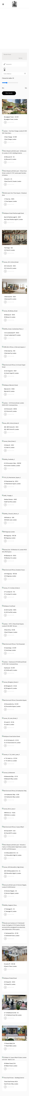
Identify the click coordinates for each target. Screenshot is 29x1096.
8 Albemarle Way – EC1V (11, 776)
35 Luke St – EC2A (9, 722)
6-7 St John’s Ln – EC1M (10, 758)
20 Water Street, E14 (9, 1063)
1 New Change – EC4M (10, 137)
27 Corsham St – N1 (9, 591)
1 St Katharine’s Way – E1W (11, 794)
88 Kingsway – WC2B (10, 535)
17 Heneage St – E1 (9, 909)
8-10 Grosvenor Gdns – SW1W (12, 463)
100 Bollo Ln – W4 (9, 517)
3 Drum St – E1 (8, 179)
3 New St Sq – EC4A (9, 630)
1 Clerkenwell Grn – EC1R (11, 933)
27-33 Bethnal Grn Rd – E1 (11, 1012)
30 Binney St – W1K (9, 314)
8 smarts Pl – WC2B (9, 964)
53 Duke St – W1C (9, 445)
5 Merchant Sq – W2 (9, 351)
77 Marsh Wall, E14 (9, 1043)
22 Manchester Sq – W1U (11, 481)
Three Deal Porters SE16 (11, 1081)
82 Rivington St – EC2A (10, 686)
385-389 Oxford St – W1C (11, 427)
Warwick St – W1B (9, 389)
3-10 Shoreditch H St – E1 (11, 853)
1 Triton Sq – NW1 (9, 199)
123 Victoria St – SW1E (10, 409)
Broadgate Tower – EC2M (11, 117)
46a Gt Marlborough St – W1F (12, 217)
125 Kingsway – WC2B (10, 573)
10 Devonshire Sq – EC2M (11, 704)
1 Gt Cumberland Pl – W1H (11, 332)
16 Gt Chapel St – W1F (10, 371)
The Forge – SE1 (8, 248)
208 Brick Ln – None (9, 812)
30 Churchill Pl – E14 (9, 830)
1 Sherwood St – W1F (10, 296)
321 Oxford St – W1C (10, 266)
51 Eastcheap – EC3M (10, 648)
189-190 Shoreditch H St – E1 (12, 871)
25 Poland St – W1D (9, 982)
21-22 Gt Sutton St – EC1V (11, 740)
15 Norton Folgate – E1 (10, 891)
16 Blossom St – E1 (9, 157)
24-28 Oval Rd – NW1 (10, 610)
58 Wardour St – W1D (10, 555)
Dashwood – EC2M (9, 668)
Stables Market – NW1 (10, 499)
